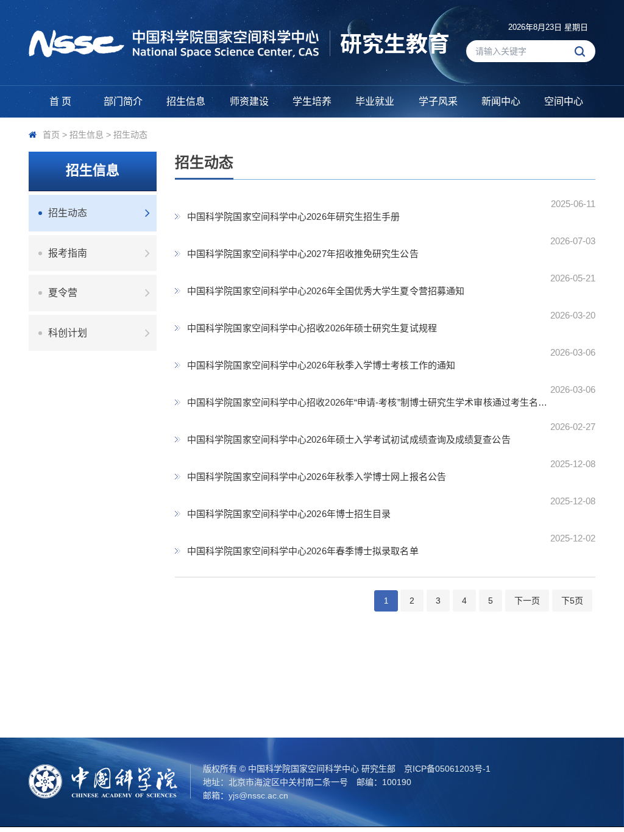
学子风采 (438, 101)
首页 (51, 134)
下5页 (572, 600)
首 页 (60, 101)
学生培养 (312, 101)
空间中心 (563, 101)
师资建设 (249, 101)
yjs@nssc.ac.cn (258, 795)
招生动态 (130, 134)
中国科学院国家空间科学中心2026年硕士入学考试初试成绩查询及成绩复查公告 (349, 439)
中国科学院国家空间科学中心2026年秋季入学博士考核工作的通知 (321, 365)
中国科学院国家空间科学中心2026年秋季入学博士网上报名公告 (316, 476)
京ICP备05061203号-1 (447, 769)
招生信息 (185, 101)
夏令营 (62, 292)
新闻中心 (500, 101)
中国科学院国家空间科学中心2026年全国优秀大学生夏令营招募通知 (325, 291)
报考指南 (67, 253)
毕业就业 (374, 101)
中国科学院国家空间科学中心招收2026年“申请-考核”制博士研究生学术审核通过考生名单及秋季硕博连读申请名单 (370, 402)
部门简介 (123, 101)
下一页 (527, 600)
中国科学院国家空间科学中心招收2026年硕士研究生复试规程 (312, 328)
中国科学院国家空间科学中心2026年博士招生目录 (289, 514)
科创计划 (67, 333)
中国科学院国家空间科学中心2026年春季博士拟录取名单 (303, 551)
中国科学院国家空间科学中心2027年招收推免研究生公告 (303, 254)
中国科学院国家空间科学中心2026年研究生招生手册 (293, 216)
